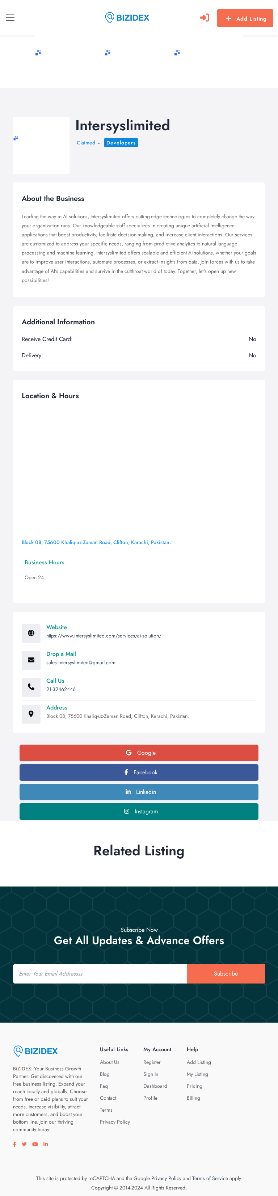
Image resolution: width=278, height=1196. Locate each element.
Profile (150, 1098)
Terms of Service (210, 1178)
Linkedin (145, 792)
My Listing (197, 1074)
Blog (105, 1074)
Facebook (144, 772)
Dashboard (155, 1086)
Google (145, 753)
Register (152, 1062)
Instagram (145, 811)
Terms (106, 1109)
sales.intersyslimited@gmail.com (80, 662)
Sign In (150, 1074)
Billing (193, 1098)
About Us (109, 1062)
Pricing (194, 1086)
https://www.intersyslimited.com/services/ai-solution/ (103, 635)
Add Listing (251, 19)
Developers (121, 142)
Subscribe (226, 973)
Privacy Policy (115, 1121)
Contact (108, 1098)
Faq (104, 1086)
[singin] (205, 17)
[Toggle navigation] (10, 17)
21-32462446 (61, 689)
